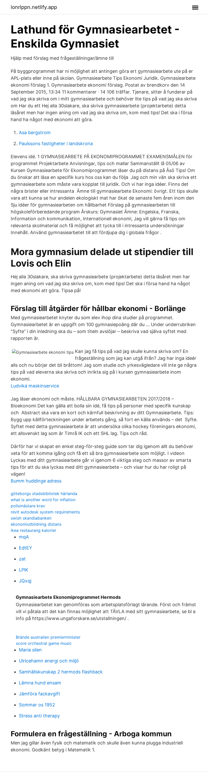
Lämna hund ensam (40, 682)
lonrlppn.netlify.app (34, 7)
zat (22, 558)
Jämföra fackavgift (39, 693)
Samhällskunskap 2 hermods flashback (61, 671)
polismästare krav (28, 505)
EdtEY (25, 547)
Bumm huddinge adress (36, 481)
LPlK (23, 569)
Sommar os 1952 (37, 704)
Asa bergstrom (35, 132)
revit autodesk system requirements (45, 511)
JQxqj (25, 580)
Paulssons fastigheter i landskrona (56, 143)
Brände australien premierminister (48, 637)
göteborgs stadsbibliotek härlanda (44, 493)
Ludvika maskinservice (35, 385)
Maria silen (30, 649)
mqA (24, 537)
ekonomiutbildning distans (36, 524)
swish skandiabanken (31, 518)
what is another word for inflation (43, 499)
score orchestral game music (44, 643)
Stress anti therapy (39, 715)
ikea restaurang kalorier (33, 530)
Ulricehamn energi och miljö (49, 660)
